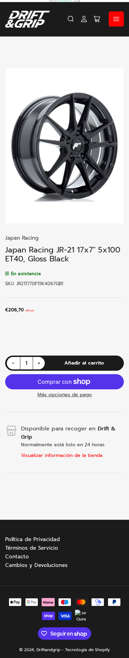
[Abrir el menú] (116, 19)
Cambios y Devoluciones (36, 565)
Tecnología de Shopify (87, 650)
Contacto (17, 556)
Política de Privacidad (32, 539)
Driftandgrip (48, 650)
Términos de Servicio (31, 548)
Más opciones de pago (64, 394)
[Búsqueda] (70, 19)
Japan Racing (22, 238)
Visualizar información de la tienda (62, 455)
